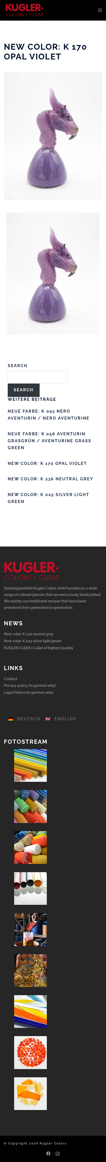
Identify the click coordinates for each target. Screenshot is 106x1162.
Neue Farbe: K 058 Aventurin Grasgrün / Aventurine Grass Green (49, 440)
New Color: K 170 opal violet (47, 463)
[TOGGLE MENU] (100, 10)
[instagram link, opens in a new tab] (58, 1153)
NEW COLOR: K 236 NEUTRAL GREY (50, 478)
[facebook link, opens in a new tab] (48, 1153)
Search (18, 365)
